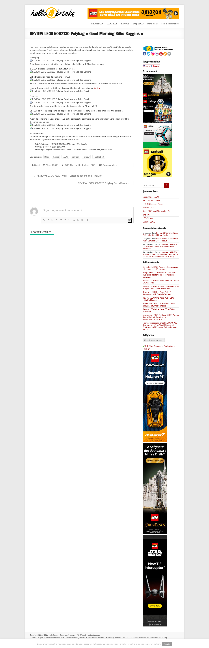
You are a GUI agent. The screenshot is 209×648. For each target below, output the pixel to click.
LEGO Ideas (148, 218)
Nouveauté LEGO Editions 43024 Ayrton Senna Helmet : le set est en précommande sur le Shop (160, 254)
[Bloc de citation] (69, 220)
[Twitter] (148, 53)
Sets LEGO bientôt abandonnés (156, 211)
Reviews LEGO (88, 165)
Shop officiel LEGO (151, 197)
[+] (86, 220)
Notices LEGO (149, 207)
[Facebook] (144, 53)
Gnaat (56, 156)
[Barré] (56, 220)
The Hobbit (98, 156)
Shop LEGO (138, 23)
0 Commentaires (109, 165)
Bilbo (46, 156)
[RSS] (165, 53)
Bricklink (146, 215)
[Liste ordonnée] (61, 220)
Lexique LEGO (149, 222)
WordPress (81, 635)
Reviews (125, 23)
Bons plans (152, 23)
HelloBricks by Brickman (58, 635)
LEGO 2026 (111, 23)
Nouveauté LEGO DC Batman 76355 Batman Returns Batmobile (160, 246)
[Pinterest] (161, 53)
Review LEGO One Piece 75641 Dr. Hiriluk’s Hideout (160, 239)
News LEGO (97, 23)
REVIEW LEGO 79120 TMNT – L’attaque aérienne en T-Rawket (68, 175)
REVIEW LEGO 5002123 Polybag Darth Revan (104, 183)
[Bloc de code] (74, 220)
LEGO (65, 156)
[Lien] (78, 220)
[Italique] (48, 220)
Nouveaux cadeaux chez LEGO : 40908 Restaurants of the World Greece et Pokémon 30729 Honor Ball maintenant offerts (160, 326)
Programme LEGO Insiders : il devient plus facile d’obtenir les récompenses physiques (159, 274)
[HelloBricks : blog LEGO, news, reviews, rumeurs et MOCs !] (53, 8)
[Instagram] (153, 53)
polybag (75, 156)
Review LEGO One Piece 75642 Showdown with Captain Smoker (157, 293)
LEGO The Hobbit (72, 165)
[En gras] (44, 220)
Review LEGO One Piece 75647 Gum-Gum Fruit (159, 310)
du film (97, 88)
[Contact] (169, 53)
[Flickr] (157, 53)
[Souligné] (52, 220)
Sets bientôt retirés (170, 23)
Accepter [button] (167, 644)
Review (86, 156)
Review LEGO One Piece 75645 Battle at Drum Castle (160, 234)
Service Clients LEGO (152, 200)
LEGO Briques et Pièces (153, 204)
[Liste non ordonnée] (65, 220)
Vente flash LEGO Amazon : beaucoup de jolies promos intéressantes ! (160, 268)
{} (82, 220)
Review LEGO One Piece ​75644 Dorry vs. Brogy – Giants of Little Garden (161, 287)
